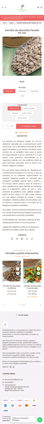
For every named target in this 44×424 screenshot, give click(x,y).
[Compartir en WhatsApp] (22, 239)
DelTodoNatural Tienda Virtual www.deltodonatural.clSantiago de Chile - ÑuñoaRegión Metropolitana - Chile (17, 387)
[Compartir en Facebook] (12, 239)
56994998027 (9, 382)
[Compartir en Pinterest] (27, 239)
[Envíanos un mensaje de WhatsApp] (39, 419)
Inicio (4, 23)
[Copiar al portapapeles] (32, 239)
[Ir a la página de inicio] (22, 7)
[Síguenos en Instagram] (11, 367)
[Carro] (41, 7)
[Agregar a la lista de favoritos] (17, 268)
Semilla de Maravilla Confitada (11, 287)
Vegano (11, 23)
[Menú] (2, 7)
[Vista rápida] (17, 273)
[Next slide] (40, 305)
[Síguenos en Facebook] (13, 367)
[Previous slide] (4, 305)
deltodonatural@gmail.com (14, 379)
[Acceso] (38, 7)
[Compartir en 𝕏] (17, 239)
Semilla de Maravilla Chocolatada (32, 287)
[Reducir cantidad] (4, 126)
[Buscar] (5, 7)
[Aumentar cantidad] (12, 126)
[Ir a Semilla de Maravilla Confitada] (11, 271)
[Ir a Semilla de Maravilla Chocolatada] (32, 271)
